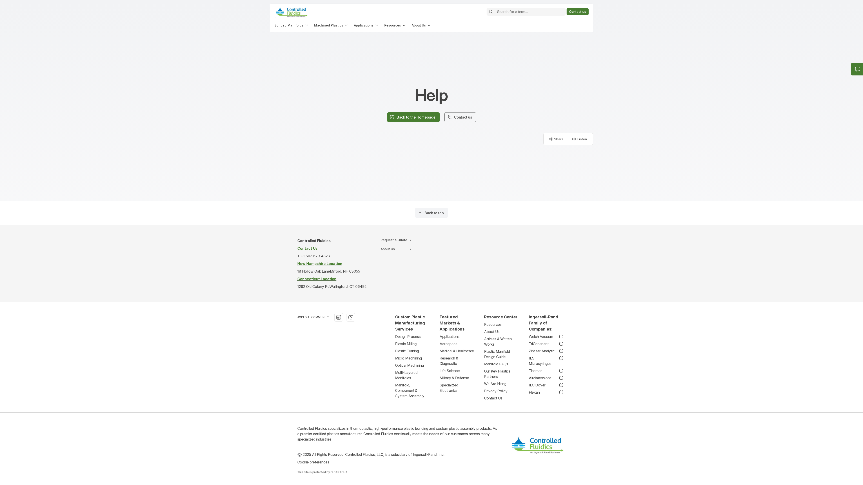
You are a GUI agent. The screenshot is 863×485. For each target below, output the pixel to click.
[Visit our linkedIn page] (338, 317)
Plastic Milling (406, 344)
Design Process (408, 336)
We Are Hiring (495, 383)
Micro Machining (408, 358)
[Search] (491, 12)
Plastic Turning (407, 351)
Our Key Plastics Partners (497, 374)
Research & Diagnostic (449, 361)
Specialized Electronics (449, 388)
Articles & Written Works (498, 341)
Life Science (450, 370)
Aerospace (449, 344)
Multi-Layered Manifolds (406, 375)
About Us (492, 331)
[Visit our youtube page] (351, 317)
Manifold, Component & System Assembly (409, 390)
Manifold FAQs (496, 364)
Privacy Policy (495, 391)
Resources (493, 324)
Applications (450, 336)
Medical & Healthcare (457, 351)
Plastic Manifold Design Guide (497, 354)
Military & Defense (454, 378)
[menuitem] (291, 25)
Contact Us (493, 398)
